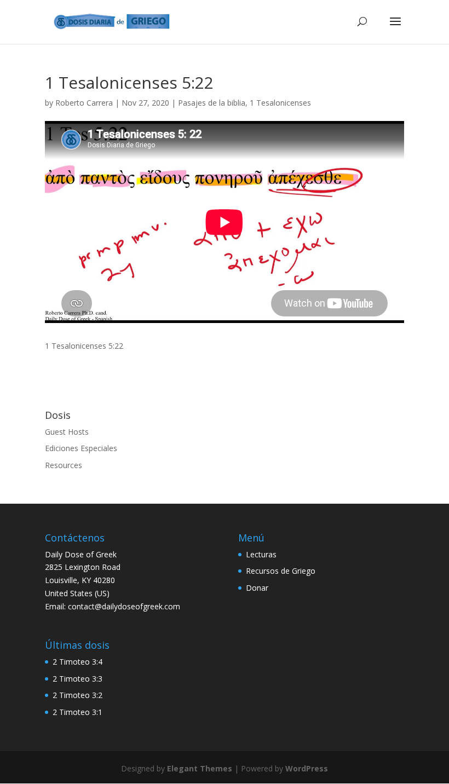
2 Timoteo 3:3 (77, 678)
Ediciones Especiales (81, 448)
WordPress (306, 768)
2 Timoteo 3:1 (77, 712)
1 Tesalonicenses (280, 102)
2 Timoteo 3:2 (77, 695)
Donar (257, 588)
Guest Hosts (67, 431)
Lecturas (261, 554)
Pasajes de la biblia (211, 102)
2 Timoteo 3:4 (77, 661)
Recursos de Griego (280, 571)
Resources (63, 465)
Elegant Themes (199, 768)
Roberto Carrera (84, 102)
